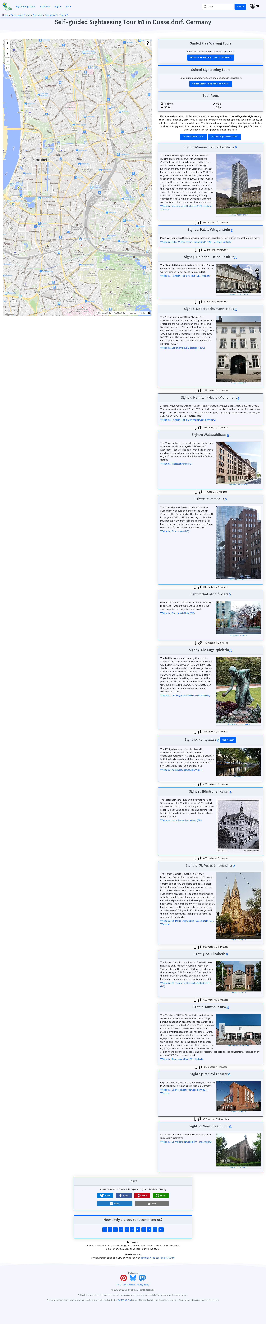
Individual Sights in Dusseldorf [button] (224, 137)
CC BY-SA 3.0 (243, 215)
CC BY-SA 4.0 (243, 484)
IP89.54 (233, 579)
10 (161, 1230)
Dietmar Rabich (233, 724)
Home (5, 15)
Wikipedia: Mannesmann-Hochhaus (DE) (181, 206)
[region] (77, 177)
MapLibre (102, 313)
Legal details (129, 1285)
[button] (105, 1195)
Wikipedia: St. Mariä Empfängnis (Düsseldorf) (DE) (186, 921)
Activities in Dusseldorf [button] (193, 137)
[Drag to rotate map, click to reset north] (7, 54)
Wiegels (234, 383)
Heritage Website (222, 242)
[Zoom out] (7, 48)
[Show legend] (147, 43)
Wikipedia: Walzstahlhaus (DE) (176, 464)
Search (240, 7)
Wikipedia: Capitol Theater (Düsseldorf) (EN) (184, 1090)
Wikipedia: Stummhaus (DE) (174, 531)
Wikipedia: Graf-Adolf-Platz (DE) (177, 613)
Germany (37, 15)
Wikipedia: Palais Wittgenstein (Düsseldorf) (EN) (186, 242)
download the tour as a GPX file (158, 1258)
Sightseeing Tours (25, 7)
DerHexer (233, 215)
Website (206, 276)
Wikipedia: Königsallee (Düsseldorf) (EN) (181, 770)
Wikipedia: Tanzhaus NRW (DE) (176, 1059)
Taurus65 (233, 1167)
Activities (45, 7)
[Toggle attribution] (148, 313)
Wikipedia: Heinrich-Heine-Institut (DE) (180, 276)
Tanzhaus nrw (233, 1045)
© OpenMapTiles (114, 313)
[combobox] (218, 7)
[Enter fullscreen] (7, 68)
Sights (58, 7)
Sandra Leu (233, 484)
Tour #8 (63, 15)
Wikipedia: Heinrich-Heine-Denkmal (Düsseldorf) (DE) (188, 420)
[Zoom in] (7, 43)
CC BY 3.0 (242, 383)
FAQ (68, 7)
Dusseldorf (51, 15)
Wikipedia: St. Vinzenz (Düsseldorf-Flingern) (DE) (186, 1142)
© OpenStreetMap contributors (134, 313)
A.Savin (233, 635)
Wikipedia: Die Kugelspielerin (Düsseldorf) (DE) (185, 695)
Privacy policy (143, 1285)
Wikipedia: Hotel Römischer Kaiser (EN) (181, 820)
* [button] (228, 740)
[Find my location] (7, 61)
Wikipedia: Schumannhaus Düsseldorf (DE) (182, 348)
